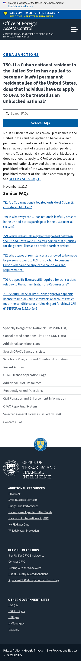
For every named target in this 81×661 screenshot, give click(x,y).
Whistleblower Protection (23, 530)
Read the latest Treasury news (31, 17)
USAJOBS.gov (16, 611)
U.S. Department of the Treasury (34, 13)
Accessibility (14, 655)
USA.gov (13, 605)
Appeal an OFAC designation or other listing (33, 580)
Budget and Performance (23, 506)
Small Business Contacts (22, 500)
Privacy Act (14, 493)
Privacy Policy (12, 650)
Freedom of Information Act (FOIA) (28, 518)
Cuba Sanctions (21, 54)
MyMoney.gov (16, 623)
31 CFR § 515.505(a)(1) (24, 179)
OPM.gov (13, 617)
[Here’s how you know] (40, 5)
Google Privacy (34, 650)
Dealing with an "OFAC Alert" (25, 568)
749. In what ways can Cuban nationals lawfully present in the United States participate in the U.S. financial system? (39, 222)
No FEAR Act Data (18, 524)
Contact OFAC (16, 561)
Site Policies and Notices (62, 650)
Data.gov (13, 629)
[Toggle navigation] (74, 29)
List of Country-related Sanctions (28, 574)
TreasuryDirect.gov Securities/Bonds (30, 512)
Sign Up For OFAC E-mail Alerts (26, 555)
